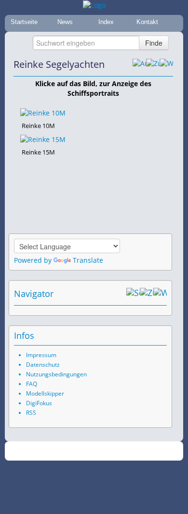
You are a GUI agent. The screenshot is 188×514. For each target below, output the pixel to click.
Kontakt (147, 22)
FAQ (31, 384)
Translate (88, 260)
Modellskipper (45, 393)
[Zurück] (153, 64)
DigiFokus (39, 403)
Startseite (24, 22)
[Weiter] (166, 64)
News (65, 22)
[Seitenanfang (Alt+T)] (133, 293)
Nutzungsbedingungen (56, 374)
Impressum (41, 355)
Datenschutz (43, 364)
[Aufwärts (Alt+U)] (139, 64)
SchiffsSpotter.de (106, 451)
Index (106, 22)
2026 (74, 451)
